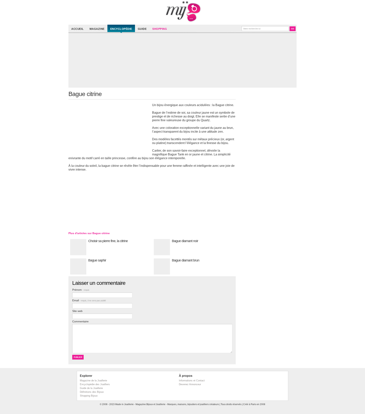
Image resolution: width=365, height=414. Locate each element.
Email (89, 300)
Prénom (80, 289)
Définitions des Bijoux (92, 391)
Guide (142, 28)
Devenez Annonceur (190, 384)
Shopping (159, 28)
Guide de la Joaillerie (91, 388)
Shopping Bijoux (89, 395)
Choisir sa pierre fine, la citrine (108, 241)
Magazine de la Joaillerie (93, 380)
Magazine (97, 28)
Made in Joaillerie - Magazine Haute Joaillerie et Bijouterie (182, 11)
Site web (77, 310)
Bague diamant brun (185, 260)
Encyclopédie (121, 28)
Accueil (77, 28)
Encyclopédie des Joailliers (95, 384)
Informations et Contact (192, 380)
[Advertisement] (183, 61)
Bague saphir (97, 260)
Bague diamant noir (185, 241)
